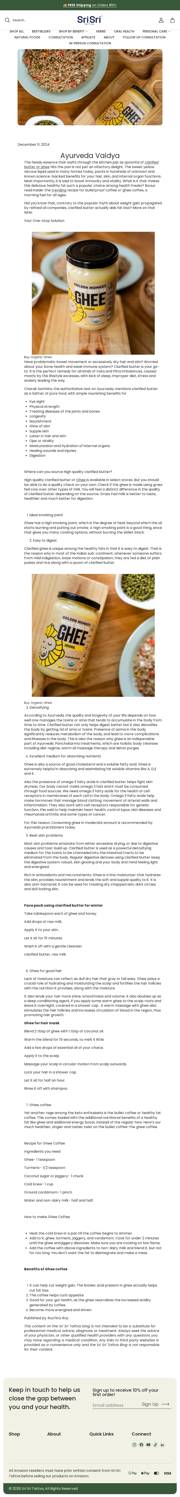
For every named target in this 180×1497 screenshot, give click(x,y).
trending (59, 190)
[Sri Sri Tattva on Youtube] (148, 1445)
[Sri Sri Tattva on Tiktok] (155, 1445)
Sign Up (150, 1404)
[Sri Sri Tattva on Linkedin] (162, 1445)
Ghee (81, 479)
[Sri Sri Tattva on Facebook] (141, 1445)
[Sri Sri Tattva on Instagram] (134, 1445)
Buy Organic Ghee (38, 357)
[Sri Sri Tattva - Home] (90, 20)
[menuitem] (17, 31)
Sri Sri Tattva (32, 1488)
